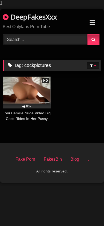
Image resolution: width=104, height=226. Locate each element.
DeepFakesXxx (33, 17)
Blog (74, 159)
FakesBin (53, 159)
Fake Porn (25, 159)
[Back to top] (87, 211)
